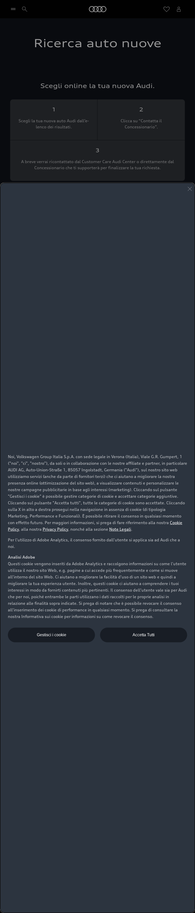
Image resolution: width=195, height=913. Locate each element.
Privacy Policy (55, 529)
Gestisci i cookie (51, 635)
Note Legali (120, 529)
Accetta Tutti (144, 635)
